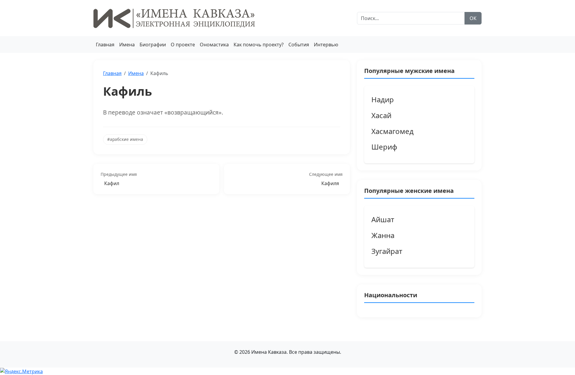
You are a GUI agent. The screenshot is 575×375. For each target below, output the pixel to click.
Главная (105, 44)
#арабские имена (125, 139)
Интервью (326, 44)
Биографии (153, 44)
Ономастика (214, 44)
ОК (473, 18)
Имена (127, 44)
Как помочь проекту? (259, 44)
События (298, 44)
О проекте (183, 44)
